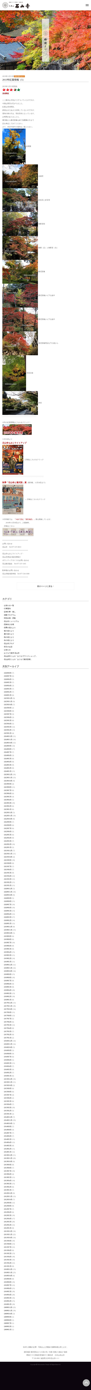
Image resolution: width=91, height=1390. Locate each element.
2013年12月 (8, 1155)
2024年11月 (8, 739)
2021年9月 (7, 860)
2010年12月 (8, 1269)
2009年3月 (7, 1326)
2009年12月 (8, 1307)
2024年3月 (7, 765)
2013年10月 (8, 1161)
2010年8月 (7, 1282)
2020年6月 (7, 908)
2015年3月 (7, 1107)
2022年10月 (8, 819)
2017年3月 (7, 1031)
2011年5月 (7, 1253)
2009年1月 (7, 1329)
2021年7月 (7, 866)
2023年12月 (8, 774)
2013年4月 (7, 1180)
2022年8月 (7, 825)
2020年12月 (8, 889)
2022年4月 (7, 838)
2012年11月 (8, 1196)
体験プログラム (10, 615)
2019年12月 (8, 927)
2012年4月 (7, 1219)
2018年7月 (7, 981)
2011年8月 (7, 1244)
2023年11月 (8, 778)
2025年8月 (7, 711)
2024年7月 (7, 752)
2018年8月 (7, 977)
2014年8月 (7, 1130)
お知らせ (7, 650)
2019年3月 (7, 955)
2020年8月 (7, 901)
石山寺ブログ (9, 643)
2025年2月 (7, 730)
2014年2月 (7, 1149)
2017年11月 (8, 1006)
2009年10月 (8, 1314)
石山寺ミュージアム (11, 621)
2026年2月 (7, 692)
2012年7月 (7, 1209)
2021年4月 (7, 876)
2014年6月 (7, 1136)
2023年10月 (8, 781)
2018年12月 (8, 965)
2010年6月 (7, 1288)
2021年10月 (8, 857)
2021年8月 (7, 863)
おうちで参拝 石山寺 (11, 653)
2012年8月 (7, 1206)
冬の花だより (9, 640)
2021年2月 (7, 882)
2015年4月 (7, 1104)
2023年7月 (7, 790)
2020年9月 (7, 898)
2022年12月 (8, 812)
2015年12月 (8, 1079)
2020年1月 (7, 923)
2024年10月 (8, 743)
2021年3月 (7, 879)
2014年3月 (7, 1146)
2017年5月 (7, 1025)
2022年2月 (7, 844)
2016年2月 (7, 1073)
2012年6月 (7, 1212)
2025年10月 (8, 704)
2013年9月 (7, 1165)
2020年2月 (7, 920)
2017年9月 (7, 1012)
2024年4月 (7, 762)
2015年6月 (7, 1098)
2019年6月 (7, 946)
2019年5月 (7, 949)
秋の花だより (9, 637)
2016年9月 (7, 1050)
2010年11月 (8, 1272)
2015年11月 (8, 1082)
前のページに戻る (44, 586)
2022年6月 (7, 831)
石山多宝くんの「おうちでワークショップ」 (20, 656)
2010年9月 (7, 1279)
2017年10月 (8, 1009)
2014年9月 (7, 1126)
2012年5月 (7, 1215)
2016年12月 (8, 1041)
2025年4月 (7, 724)
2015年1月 (7, 1114)
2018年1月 (7, 1000)
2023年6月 (7, 793)
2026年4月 (7, 686)
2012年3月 (7, 1222)
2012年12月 (8, 1193)
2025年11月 (8, 701)
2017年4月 (7, 1028)
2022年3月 (7, 841)
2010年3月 (7, 1298)
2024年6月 (7, 755)
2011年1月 (7, 1266)
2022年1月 (7, 847)
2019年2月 (7, 958)
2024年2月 (7, 768)
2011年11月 (8, 1234)
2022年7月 (7, 828)
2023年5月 (7, 797)
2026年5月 (7, 682)
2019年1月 (7, 962)
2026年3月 (7, 689)
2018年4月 (7, 990)
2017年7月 (7, 1019)
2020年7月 (7, 904)
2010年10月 (8, 1276)
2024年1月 (7, 771)
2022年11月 (8, 816)
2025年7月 (7, 714)
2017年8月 (7, 1015)
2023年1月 (7, 809)
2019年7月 (7, 942)
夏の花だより (9, 634)
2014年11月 (8, 1120)
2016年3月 (7, 1069)
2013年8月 (7, 1168)
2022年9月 (7, 822)
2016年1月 (7, 1076)
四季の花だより (10, 628)
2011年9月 (7, 1241)
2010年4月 (7, 1295)
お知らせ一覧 (9, 605)
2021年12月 (8, 851)
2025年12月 (8, 698)
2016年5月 (7, 1063)
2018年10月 (8, 971)
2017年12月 (8, 1003)
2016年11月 (8, 1044)
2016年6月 (7, 1060)
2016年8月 (7, 1054)
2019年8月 (7, 939)
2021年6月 (7, 869)
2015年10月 (8, 1085)
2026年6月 (7, 679)
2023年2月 (7, 806)
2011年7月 (7, 1247)
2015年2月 (7, 1111)
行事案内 (7, 608)
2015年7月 (7, 1095)
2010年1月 (7, 1304)
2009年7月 (7, 1323)
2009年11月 (8, 1311)
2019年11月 (8, 930)
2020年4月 (7, 914)
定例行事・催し (10, 612)
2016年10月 (8, 1047)
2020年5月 (7, 911)
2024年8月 (7, 749)
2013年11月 (8, 1158)
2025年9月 (7, 708)
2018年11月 (8, 968)
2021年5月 (7, 873)
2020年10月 (8, 895)
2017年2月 (7, 1034)
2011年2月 (7, 1263)
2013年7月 (7, 1171)
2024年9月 (7, 746)
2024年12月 (8, 736)
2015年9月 (7, 1088)
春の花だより (9, 631)
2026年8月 (7, 673)
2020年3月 (7, 917)
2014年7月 (7, 1133)
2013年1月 (7, 1190)
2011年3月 (7, 1260)
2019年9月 (7, 936)
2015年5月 (7, 1101)
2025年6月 (7, 717)
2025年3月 (7, 727)
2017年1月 (7, 1038)
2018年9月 (7, 974)
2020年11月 (8, 892)
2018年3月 (7, 993)
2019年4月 (7, 952)
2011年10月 (8, 1237)
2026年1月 (7, 695)
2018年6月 (7, 984)
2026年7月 (7, 676)
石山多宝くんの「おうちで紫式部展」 (18, 659)
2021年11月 (8, 854)
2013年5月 (7, 1177)
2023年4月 (7, 800)
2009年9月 (7, 1317)
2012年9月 (7, 1203)
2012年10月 (8, 1199)
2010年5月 (7, 1291)
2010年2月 (7, 1301)
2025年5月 (7, 720)
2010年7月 (7, 1285)
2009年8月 (7, 1320)
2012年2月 (7, 1225)
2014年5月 (7, 1139)
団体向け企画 (9, 624)
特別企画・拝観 (10, 618)
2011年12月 (8, 1231)
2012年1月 (7, 1228)
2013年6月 (7, 1174)
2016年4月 (7, 1066)
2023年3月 (7, 803)
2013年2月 (7, 1187)
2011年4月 (7, 1257)
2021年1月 (7, 885)
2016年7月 (7, 1057)
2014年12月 (8, 1117)
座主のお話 (8, 647)
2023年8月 (7, 787)
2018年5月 (7, 987)
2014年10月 (8, 1123)
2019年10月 (8, 933)
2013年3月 (7, 1184)
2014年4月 (7, 1142)
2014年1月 (7, 1152)
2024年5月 (7, 759)
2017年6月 (7, 1022)
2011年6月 (7, 1250)
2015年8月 (7, 1092)
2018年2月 (7, 996)
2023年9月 (7, 784)
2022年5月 (7, 835)
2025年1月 (7, 733)
